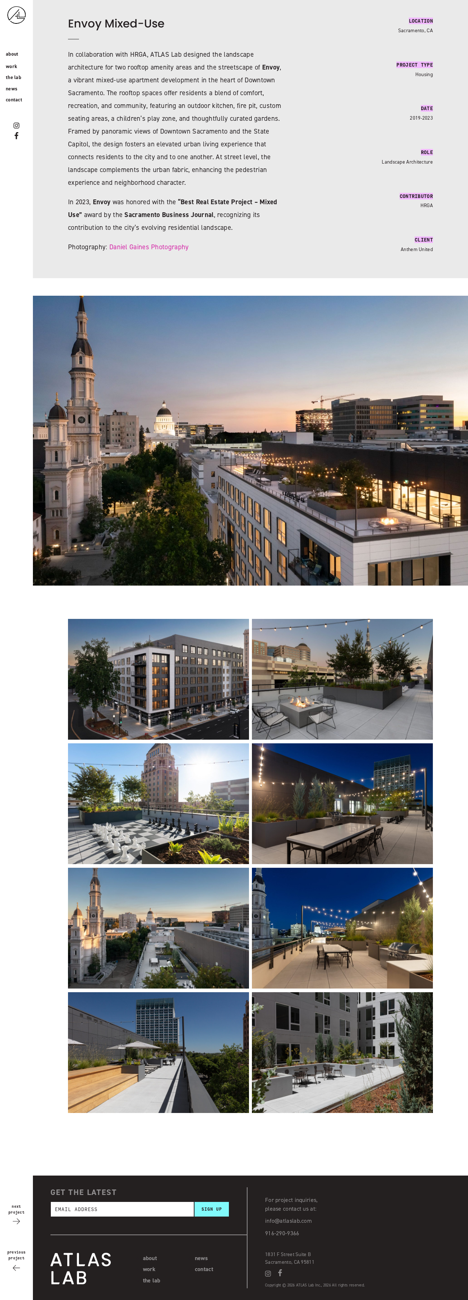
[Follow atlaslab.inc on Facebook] (16, 135)
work (11, 66)
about (12, 54)
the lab (13, 77)
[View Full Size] (158, 737)
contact (14, 99)
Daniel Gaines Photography (149, 246)
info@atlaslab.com (288, 1221)
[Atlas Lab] (24, 29)
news (11, 88)
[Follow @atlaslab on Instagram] (16, 125)
